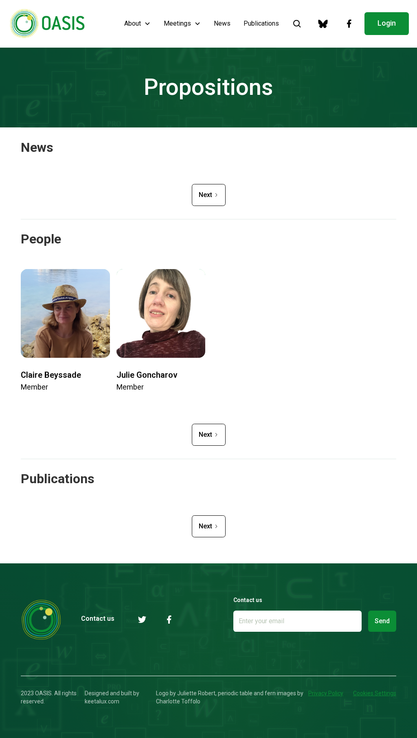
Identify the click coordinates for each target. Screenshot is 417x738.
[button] (137, 23)
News (222, 23)
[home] (47, 23)
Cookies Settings (374, 693)
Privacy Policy (325, 693)
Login (386, 23)
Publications (261, 23)
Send (382, 621)
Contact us (97, 618)
